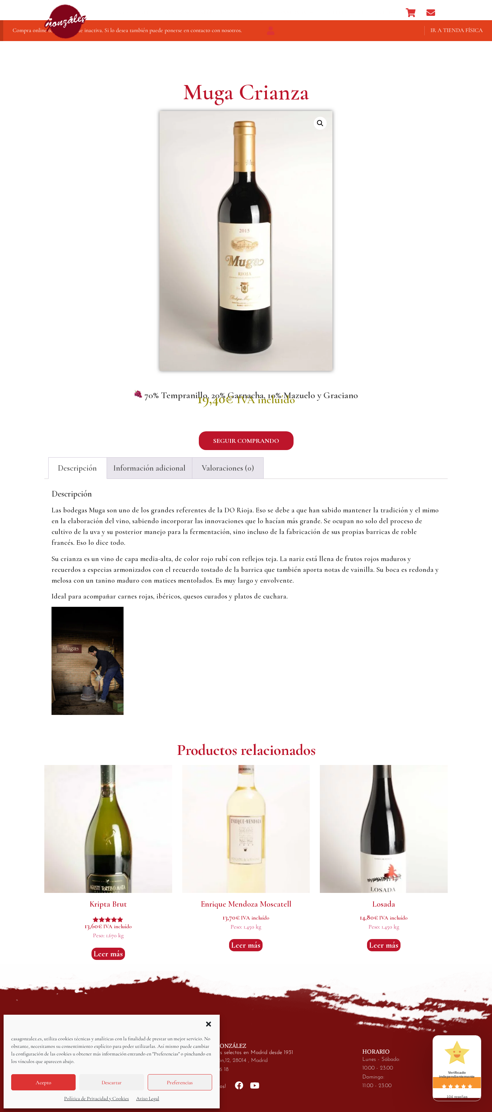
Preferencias (180, 1082)
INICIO (385, 12)
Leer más (108, 953)
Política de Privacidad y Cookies (96, 1098)
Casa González (129, 12)
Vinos (173, 12)
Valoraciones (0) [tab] (228, 468)
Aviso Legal (147, 1098)
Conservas (290, 12)
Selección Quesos (228, 12)
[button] (208, 1024)
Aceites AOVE (345, 12)
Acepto (43, 1082)
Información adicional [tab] (149, 468)
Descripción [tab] (77, 468)
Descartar (112, 1082)
